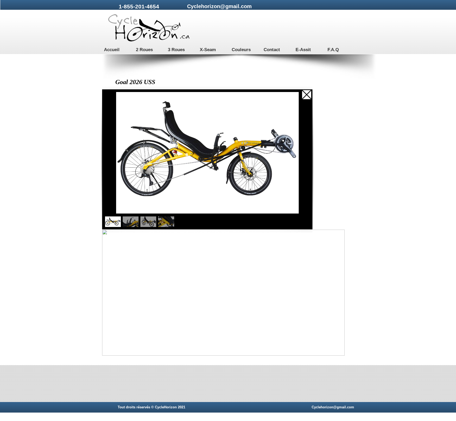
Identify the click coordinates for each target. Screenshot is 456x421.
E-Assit (303, 49)
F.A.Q (333, 49)
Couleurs (241, 49)
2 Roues (144, 49)
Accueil (112, 49)
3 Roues (176, 49)
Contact (272, 49)
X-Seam (208, 49)
